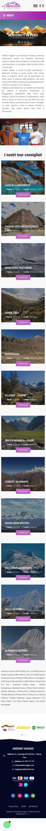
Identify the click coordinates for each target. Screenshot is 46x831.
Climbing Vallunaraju (8, 691)
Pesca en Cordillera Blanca (35, 675)
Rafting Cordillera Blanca (25, 678)
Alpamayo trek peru (19, 688)
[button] (8, 15)
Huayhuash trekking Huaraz (24, 684)
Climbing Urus (33, 694)
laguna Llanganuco (33, 698)
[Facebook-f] (13, 795)
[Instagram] (20, 795)
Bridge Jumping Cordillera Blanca (13, 675)
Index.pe (27, 814)
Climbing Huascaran (36, 691)
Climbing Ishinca (21, 694)
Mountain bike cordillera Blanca (23, 681)
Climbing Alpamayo (7, 694)
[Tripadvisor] (33, 795)
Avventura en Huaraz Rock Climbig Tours (15, 671)
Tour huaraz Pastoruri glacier (23, 701)
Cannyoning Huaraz (8, 678)
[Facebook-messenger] (26, 795)
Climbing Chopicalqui (17, 698)
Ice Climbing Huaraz (38, 671)
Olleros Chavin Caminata (35, 688)
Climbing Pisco (22, 691)
